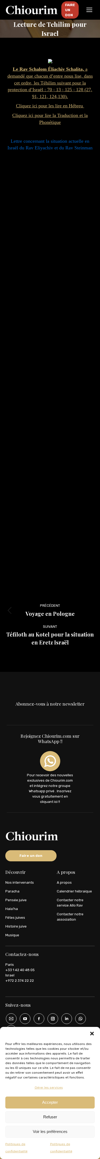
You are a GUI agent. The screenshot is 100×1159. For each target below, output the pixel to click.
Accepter (50, 1102)
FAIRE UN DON (70, 10)
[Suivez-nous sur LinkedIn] (64, 1018)
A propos (64, 882)
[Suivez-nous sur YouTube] (23, 1018)
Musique (12, 935)
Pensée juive (16, 900)
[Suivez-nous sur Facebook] (37, 1018)
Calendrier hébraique (74, 891)
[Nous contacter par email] (9, 1018)
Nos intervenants (19, 882)
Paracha (12, 891)
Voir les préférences (50, 1131)
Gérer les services (49, 1087)
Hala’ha (11, 909)
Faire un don (30, 856)
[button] (92, 1033)
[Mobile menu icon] (89, 10)
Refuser (50, 1117)
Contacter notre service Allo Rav (70, 902)
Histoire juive (16, 926)
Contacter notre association (70, 916)
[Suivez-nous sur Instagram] (50, 1018)
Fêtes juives (15, 918)
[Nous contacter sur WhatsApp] (78, 1018)
